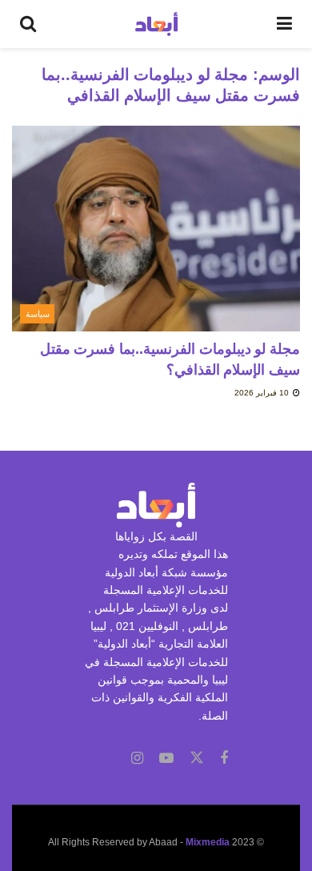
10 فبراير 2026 (262, 392)
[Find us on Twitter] (197, 758)
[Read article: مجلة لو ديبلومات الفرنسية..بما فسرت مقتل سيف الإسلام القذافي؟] (156, 228)
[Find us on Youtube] (166, 758)
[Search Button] (28, 24)
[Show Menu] (284, 24)
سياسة (38, 314)
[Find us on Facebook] (224, 758)
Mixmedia (208, 842)
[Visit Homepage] (156, 24)
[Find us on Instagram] (137, 758)
